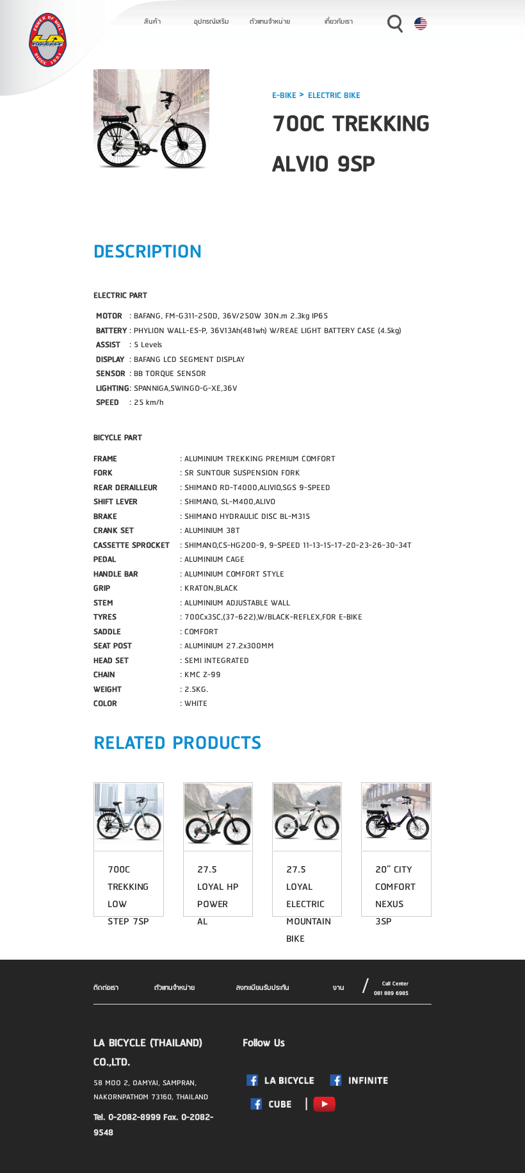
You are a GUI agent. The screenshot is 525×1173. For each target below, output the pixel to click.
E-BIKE (285, 95)
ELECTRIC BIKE (334, 95)
